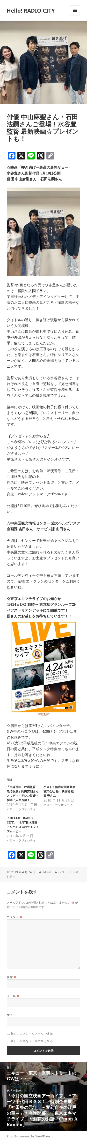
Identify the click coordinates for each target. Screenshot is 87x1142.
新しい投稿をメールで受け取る (32, 1041)
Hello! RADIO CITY (31, 10)
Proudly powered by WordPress (28, 1136)
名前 (12, 977)
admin (47, 872)
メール (13, 996)
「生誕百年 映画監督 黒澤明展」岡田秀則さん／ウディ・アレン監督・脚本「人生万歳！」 (23, 793)
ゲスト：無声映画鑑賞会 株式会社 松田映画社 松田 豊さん (61, 791)
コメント (15, 917)
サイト (11, 1015)
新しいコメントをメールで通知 (32, 1034)
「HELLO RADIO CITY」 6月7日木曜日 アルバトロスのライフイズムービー (23, 824)
